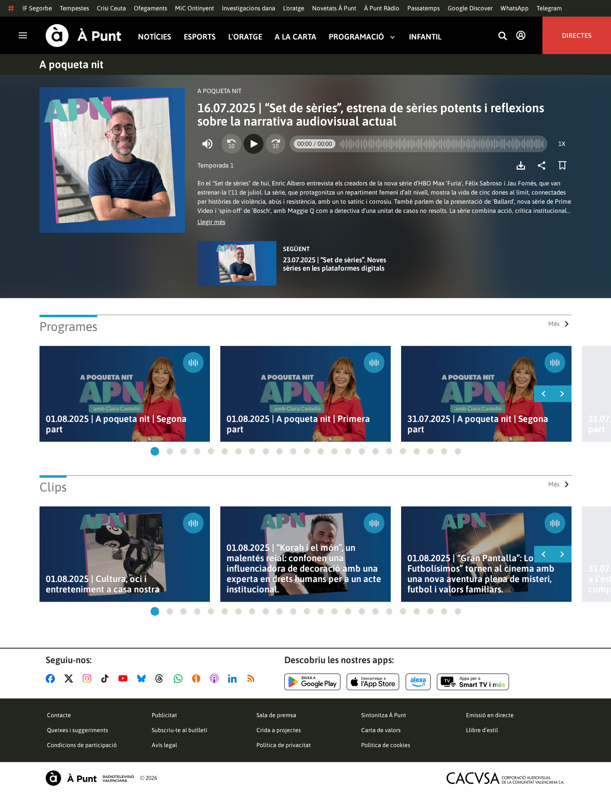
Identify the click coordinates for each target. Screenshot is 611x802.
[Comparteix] (544, 165)
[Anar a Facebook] (52, 679)
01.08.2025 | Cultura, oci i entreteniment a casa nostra (103, 584)
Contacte (59, 715)
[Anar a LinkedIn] (234, 679)
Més (553, 323)
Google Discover (470, 8)
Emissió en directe (490, 715)
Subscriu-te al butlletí (179, 730)
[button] (154, 451)
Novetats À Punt (334, 8)
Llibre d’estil (482, 730)
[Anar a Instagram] (89, 679)
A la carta (295, 36)
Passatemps (423, 8)
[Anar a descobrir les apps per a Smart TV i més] (473, 682)
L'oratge (293, 8)
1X (561, 143)
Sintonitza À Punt (383, 715)
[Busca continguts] (503, 36)
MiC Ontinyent (194, 8)
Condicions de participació (82, 745)
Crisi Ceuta (111, 8)
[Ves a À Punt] (83, 35)
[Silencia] (207, 144)
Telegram (549, 8)
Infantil (425, 36)
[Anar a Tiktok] (106, 679)
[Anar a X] (70, 679)
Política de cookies (385, 745)
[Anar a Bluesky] (143, 679)
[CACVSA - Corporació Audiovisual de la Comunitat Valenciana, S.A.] (505, 778)
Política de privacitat (283, 745)
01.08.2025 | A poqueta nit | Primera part (298, 424)
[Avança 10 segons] (276, 144)
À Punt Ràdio (381, 8)
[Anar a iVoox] (198, 679)
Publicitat (164, 715)
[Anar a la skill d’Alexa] (418, 682)
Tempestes (74, 8)
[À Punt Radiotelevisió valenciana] (90, 778)
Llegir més (211, 221)
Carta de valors (381, 730)
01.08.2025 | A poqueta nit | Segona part (116, 424)
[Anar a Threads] (161, 679)
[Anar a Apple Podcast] (216, 679)
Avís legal (164, 745)
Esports (200, 36)
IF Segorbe (37, 8)
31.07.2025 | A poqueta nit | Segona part (477, 424)
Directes (576, 35)
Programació (356, 36)
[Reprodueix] (254, 144)
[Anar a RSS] (252, 679)
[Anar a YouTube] (124, 679)
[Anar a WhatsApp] (180, 679)
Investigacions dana (248, 8)
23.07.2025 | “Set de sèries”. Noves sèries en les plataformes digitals (334, 264)
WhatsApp (514, 8)
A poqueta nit (71, 64)
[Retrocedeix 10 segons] (231, 144)
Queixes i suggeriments (77, 730)
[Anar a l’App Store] (373, 682)
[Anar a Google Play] (312, 682)
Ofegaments (150, 8)
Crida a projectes (278, 730)
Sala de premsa (276, 715)
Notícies (154, 36)
